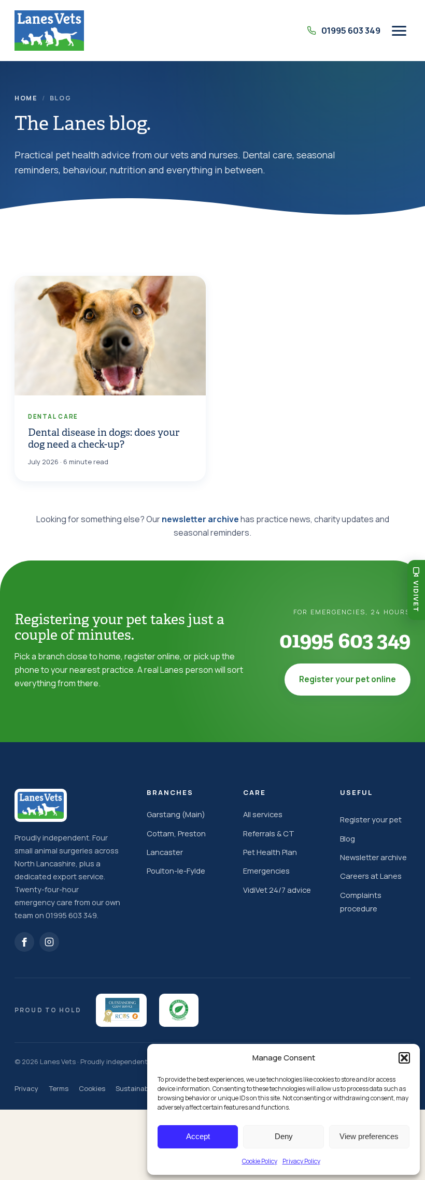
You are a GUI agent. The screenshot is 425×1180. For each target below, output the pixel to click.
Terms (58, 1088)
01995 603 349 (344, 640)
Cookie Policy (259, 1161)
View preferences (369, 1136)
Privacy (26, 1088)
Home (26, 98)
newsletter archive (200, 519)
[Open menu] (399, 31)
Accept (198, 1136)
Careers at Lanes (371, 876)
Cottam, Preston (176, 833)
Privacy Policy (301, 1161)
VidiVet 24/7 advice (277, 889)
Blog (347, 838)
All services (262, 814)
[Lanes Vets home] (49, 30)
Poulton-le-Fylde (176, 870)
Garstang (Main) (176, 814)
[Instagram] (49, 942)
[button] (404, 1058)
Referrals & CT (268, 833)
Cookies (92, 1088)
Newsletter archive (373, 857)
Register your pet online (347, 679)
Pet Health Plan (270, 852)
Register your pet (371, 819)
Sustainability (138, 1088)
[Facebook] (24, 942)
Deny (284, 1136)
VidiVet (416, 597)
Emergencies (266, 870)
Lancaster (165, 852)
